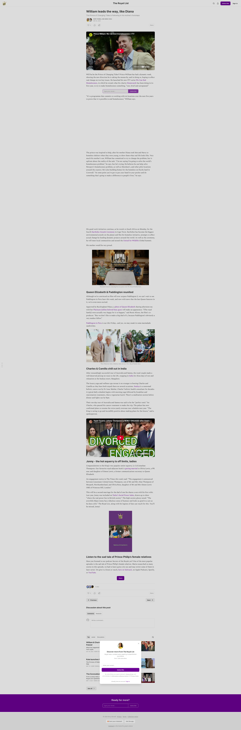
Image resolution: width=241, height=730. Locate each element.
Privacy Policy (134, 676)
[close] (138, 643)
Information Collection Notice (120, 676)
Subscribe (120, 670)
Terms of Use (129, 674)
